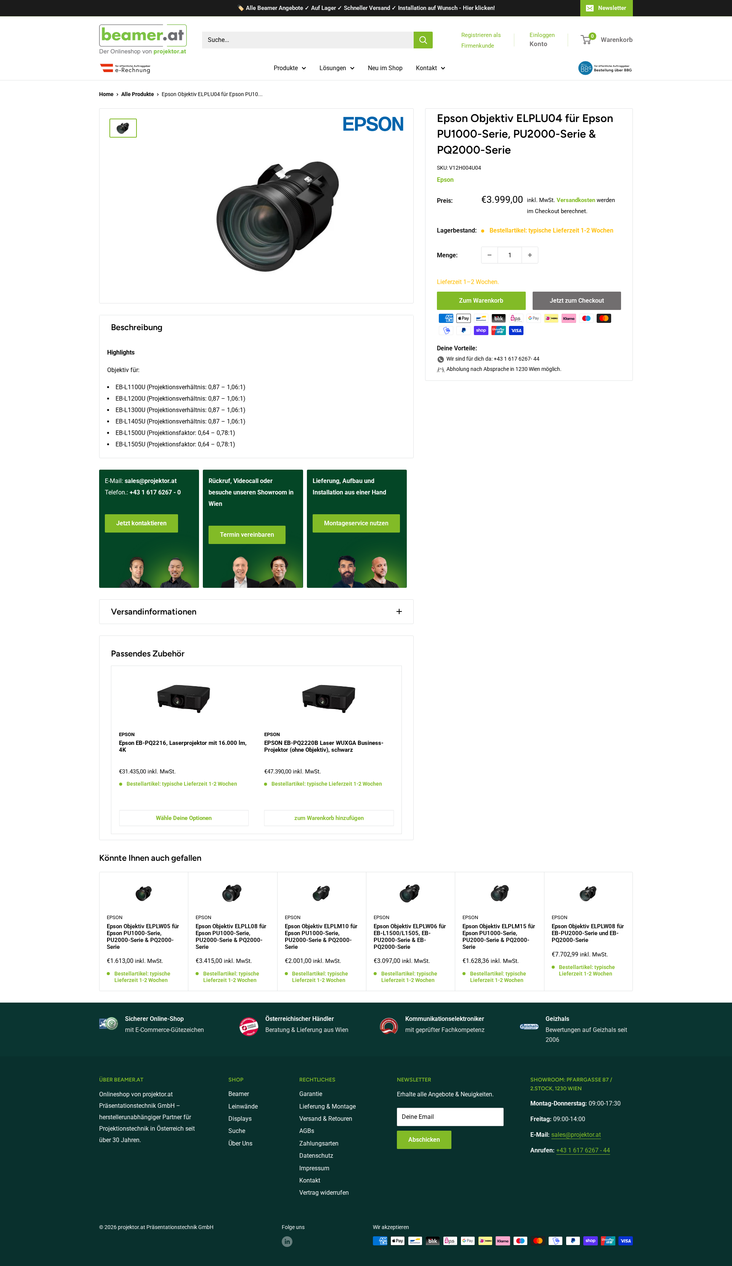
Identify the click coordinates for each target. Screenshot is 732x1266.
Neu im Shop (385, 68)
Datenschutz (316, 1155)
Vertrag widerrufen (324, 1192)
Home (106, 94)
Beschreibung (136, 327)
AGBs (306, 1130)
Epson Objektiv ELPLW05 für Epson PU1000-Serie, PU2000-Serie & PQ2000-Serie (143, 936)
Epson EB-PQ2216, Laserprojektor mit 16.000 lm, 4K (183, 746)
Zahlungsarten (319, 1143)
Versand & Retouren (325, 1118)
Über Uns (240, 1143)
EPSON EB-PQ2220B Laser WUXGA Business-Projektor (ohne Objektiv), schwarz (324, 746)
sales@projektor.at (151, 481)
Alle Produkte (137, 94)
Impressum (314, 1168)
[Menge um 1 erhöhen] (530, 255)
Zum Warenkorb (481, 300)
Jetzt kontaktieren (141, 523)
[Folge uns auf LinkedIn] (287, 1241)
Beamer (238, 1094)
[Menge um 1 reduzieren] (490, 255)
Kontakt (426, 68)
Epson (445, 179)
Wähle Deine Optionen (184, 818)
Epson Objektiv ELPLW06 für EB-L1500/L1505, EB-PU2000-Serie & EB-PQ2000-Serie (410, 936)
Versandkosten (576, 200)
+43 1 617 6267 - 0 (155, 492)
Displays (240, 1118)
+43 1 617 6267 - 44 (583, 1150)
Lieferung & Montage (327, 1106)
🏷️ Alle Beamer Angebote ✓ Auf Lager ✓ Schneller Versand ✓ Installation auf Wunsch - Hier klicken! (366, 8)
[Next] (401, 749)
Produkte (286, 68)
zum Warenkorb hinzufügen (329, 818)
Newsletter (612, 8)
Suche (236, 1130)
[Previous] (111, 749)
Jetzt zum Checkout (577, 300)
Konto (538, 44)
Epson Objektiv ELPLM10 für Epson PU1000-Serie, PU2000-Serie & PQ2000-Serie (321, 936)
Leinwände (243, 1106)
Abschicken (424, 1139)
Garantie (310, 1094)
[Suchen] (423, 40)
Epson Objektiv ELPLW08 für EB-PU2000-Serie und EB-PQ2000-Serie (588, 933)
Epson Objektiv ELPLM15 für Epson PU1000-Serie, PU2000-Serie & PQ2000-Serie (498, 936)
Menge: (447, 254)
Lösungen (332, 68)
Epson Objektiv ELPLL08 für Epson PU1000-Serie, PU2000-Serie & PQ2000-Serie (231, 936)
